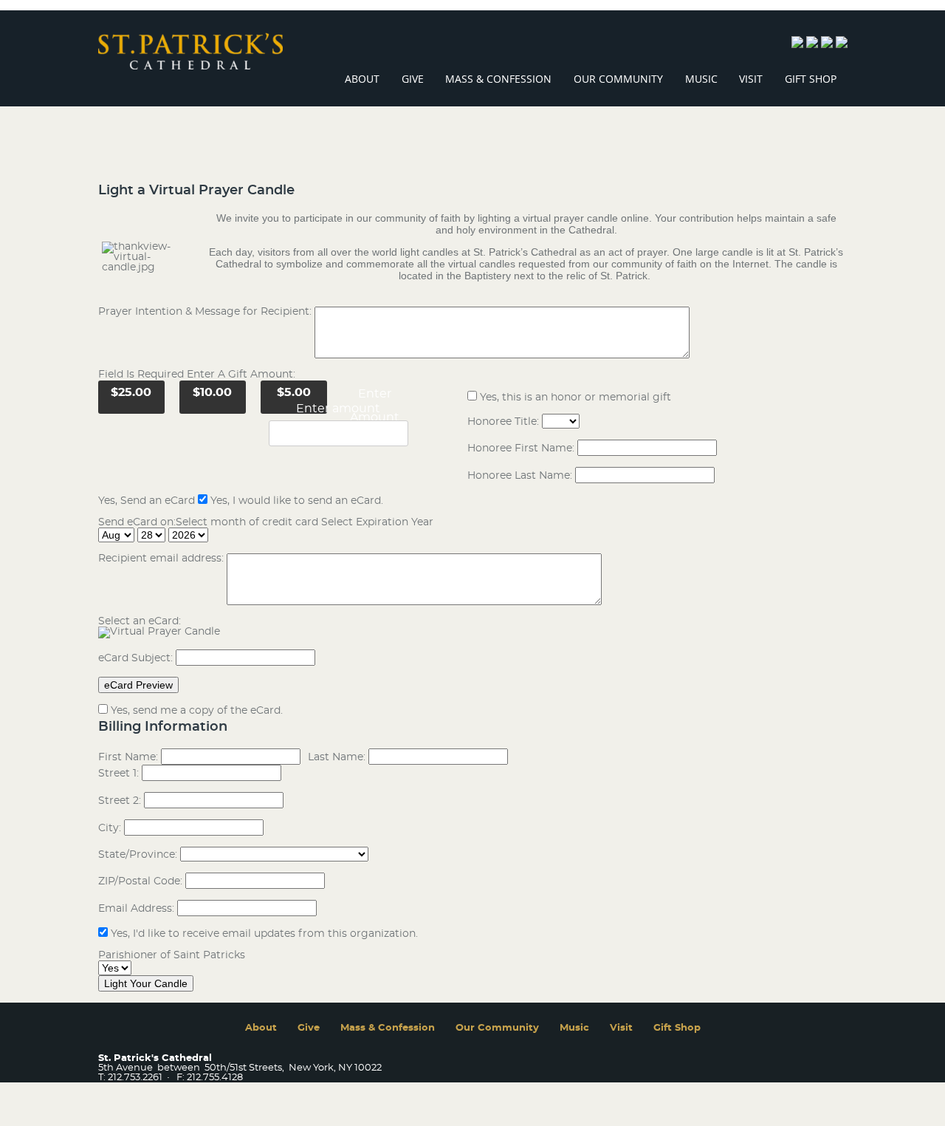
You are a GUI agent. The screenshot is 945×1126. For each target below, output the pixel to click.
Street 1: (118, 773)
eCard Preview (138, 685)
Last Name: (336, 757)
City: (109, 828)
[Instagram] (812, 45)
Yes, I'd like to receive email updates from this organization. (264, 934)
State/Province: (137, 855)
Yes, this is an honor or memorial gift (575, 397)
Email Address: (136, 909)
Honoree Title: (503, 422)
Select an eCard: (139, 621)
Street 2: (119, 801)
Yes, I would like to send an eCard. (296, 501)
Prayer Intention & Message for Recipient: (206, 312)
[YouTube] (842, 45)
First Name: (128, 757)
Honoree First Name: (520, 448)
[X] (827, 45)
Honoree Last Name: (519, 476)
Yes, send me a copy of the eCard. (197, 711)
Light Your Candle (146, 983)
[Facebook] (797, 45)
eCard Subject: (135, 658)
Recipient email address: (161, 558)
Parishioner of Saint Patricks (171, 955)
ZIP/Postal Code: (140, 881)
